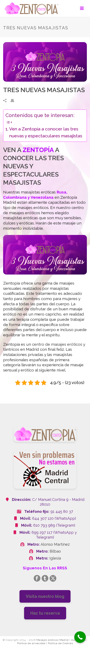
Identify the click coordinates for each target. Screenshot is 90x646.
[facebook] (37, 578)
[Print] (14, 100)
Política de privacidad (31, 643)
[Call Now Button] (80, 637)
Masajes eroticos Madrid (52, 639)
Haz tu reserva (45, 613)
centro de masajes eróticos (57, 344)
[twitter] (53, 578)
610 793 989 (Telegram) (54, 525)
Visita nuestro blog (45, 596)
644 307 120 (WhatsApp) (54, 518)
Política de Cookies (60, 643)
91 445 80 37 (61, 511)
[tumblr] (45, 578)
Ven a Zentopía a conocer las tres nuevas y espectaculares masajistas (45, 132)
